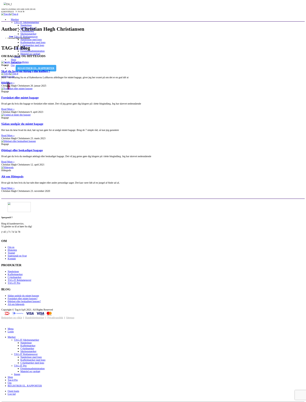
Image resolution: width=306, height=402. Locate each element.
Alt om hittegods (16, 304)
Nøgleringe (26, 25)
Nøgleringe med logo (31, 39)
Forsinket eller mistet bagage (20, 97)
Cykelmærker (14, 277)
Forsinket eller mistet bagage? (22, 298)
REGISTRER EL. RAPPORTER (36, 68)
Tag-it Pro (13, 380)
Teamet (11, 253)
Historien (12, 250)
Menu (11, 328)
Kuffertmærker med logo (32, 42)
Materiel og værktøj (30, 53)
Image (17, 374)
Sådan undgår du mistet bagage (22, 124)
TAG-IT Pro (14, 283)
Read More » (8, 109)
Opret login (13, 391)
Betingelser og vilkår (11, 317)
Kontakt (12, 258)
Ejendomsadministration (32, 51)
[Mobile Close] (3, 323)
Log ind (12, 394)
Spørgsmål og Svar (17, 255)
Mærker (15, 19)
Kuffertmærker (15, 274)
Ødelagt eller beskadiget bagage (22, 150)
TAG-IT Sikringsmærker (26, 22)
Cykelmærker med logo (32, 45)
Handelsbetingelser (34, 317)
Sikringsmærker (28, 33)
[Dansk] (6, 4)
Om (13, 65)
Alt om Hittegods (12, 176)
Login (11, 331)
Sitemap (70, 317)
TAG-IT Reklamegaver (26, 36)
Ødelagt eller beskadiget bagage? (24, 301)
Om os (11, 247)
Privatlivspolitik (55, 317)
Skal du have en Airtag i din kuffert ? (25, 71)
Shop (10, 377)
